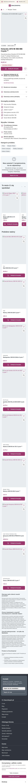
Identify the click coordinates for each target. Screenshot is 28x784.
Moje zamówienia (6, 750)
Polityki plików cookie (13, 768)
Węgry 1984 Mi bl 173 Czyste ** (9, 217)
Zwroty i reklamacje (7, 733)
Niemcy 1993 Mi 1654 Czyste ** (11, 491)
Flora (3, 145)
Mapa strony (5, 714)
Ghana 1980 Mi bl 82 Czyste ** (11, 580)
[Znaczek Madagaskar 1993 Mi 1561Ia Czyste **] (14, 338)
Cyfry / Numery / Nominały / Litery (10, 534)
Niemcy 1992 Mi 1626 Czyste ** (11, 312)
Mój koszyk (5, 753)
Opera (4, 214)
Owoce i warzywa (6, 148)
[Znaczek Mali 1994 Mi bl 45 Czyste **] (14, 249)
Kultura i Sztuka (5, 151)
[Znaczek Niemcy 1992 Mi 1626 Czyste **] (14, 294)
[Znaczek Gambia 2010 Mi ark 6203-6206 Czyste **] (14, 383)
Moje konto (5, 747)
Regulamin (5, 709)
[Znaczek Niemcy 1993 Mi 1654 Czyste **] (14, 472)
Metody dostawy (6, 728)
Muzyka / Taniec (12, 9)
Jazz (4, 266)
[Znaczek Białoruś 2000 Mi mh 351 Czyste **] (14, 428)
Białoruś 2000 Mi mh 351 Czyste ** (12, 446)
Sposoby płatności (7, 731)
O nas (3, 703)
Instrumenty (5, 355)
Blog (3, 706)
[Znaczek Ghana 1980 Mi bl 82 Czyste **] (14, 562)
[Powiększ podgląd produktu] (25, 18)
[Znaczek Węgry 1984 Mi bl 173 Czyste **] (11, 202)
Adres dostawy (6, 755)
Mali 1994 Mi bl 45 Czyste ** (10, 268)
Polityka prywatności (7, 711)
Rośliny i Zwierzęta (17, 148)
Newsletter (4, 739)
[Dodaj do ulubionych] (25, 14)
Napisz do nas (14, 175)
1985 (23, 214)
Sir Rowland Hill (6, 578)
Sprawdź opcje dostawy (9, 82)
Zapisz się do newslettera (11, 688)
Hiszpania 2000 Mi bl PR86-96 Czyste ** (13, 536)
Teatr (4, 310)
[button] (15, 44)
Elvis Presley (5, 400)
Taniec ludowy (6, 444)
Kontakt (4, 717)
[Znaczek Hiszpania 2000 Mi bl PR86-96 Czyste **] (14, 517)
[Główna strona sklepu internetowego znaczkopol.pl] (1, 9)
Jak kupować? (5, 736)
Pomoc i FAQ (5, 725)
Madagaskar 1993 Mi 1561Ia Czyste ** (13, 357)
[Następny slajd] (25, 187)
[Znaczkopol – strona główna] (14, 5)
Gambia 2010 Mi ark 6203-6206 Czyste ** (13, 402)
